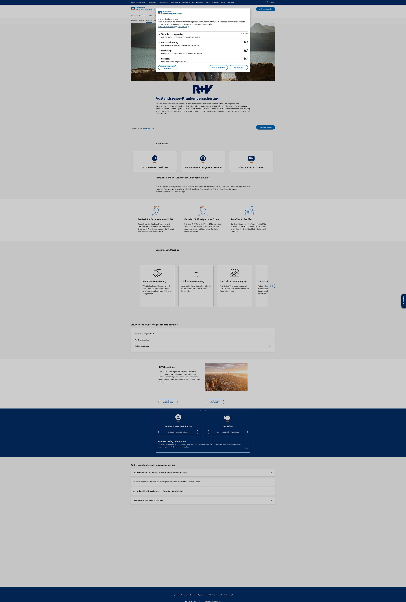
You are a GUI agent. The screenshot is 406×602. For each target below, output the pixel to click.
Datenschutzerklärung (166, 27)
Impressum (182, 27)
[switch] (246, 42)
